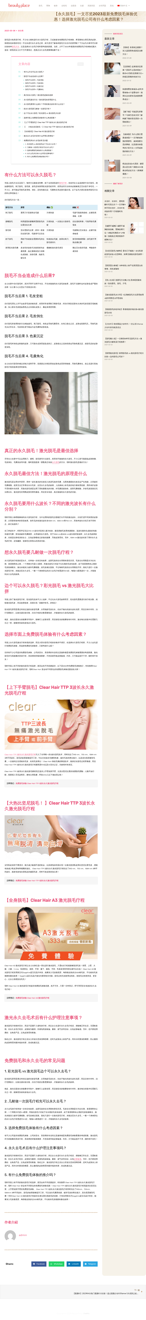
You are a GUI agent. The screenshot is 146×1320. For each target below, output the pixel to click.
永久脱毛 (55, 462)
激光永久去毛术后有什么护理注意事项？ (39, 136)
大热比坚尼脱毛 (34, 127)
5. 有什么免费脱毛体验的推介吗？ (37, 156)
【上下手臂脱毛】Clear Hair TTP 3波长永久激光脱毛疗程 (45, 122)
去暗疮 (64, 5)
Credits (86, 1313)
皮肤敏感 (77, 1159)
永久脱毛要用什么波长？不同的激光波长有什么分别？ (44, 104)
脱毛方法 (15, 46)
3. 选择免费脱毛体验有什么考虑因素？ (39, 150)
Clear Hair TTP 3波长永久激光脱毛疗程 (20, 754)
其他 (112, 5)
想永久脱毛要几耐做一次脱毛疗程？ (37, 109)
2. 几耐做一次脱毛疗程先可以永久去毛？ (39, 147)
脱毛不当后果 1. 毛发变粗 (34, 80)
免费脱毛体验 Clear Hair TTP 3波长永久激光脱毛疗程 (37, 783)
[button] (38, 1264)
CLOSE (80, 64)
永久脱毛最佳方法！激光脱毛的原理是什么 (40, 100)
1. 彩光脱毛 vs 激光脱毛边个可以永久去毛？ (41, 144)
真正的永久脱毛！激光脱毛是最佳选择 (38, 95)
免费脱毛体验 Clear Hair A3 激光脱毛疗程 (32, 998)
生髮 (82, 5)
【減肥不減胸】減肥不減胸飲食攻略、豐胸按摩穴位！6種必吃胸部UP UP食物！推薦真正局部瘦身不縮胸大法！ (114, 233)
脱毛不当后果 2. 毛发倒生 (34, 83)
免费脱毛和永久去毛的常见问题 (36, 140)
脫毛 (40, 5)
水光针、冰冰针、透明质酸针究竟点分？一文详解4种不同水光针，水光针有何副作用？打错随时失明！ (115, 208)
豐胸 (48, 5)
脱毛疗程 (63, 183)
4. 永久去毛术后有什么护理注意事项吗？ (39, 153)
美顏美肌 (91, 5)
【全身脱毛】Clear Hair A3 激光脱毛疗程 (39, 131)
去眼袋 (73, 5)
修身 (55, 5)
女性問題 (102, 5)
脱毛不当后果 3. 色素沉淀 (34, 86)
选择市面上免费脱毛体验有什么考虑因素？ (40, 118)
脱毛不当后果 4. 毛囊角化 (34, 89)
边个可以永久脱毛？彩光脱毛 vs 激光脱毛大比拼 (42, 113)
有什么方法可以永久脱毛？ (34, 72)
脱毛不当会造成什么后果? (33, 76)
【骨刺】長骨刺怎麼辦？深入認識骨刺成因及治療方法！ (133, 50)
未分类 (20, 31)
